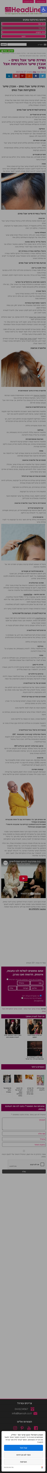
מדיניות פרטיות (8, 1467)
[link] (42, 1467)
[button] (43, 9)
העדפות (23, 1461)
